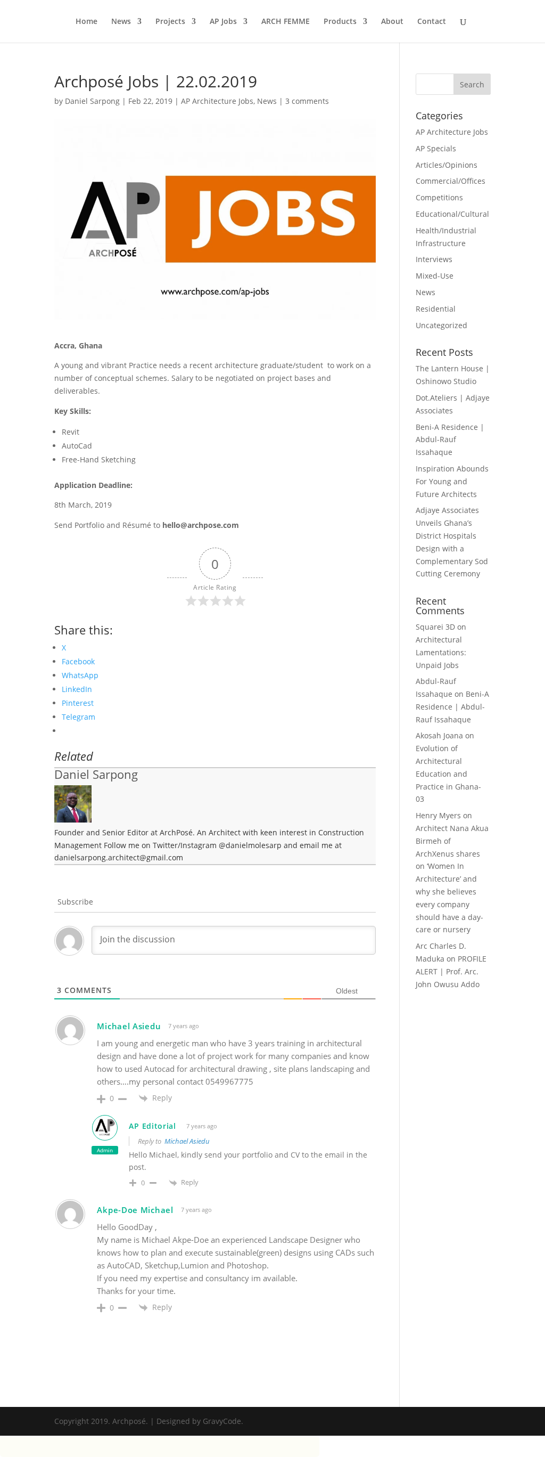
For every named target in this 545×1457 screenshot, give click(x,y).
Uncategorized (441, 325)
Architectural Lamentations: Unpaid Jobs (441, 652)
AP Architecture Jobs (217, 101)
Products (340, 22)
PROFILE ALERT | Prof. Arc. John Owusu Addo (451, 971)
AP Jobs (223, 22)
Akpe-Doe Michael (135, 1209)
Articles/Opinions (446, 165)
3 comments (307, 101)
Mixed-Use (434, 276)
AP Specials (436, 148)
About (392, 22)
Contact (431, 22)
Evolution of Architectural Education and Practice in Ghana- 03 (448, 773)
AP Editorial (152, 1126)
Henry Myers (438, 815)
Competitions (439, 197)
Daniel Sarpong (92, 101)
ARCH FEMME (285, 22)
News (121, 22)
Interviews (434, 259)
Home (86, 22)
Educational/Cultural (452, 214)
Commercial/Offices (450, 181)
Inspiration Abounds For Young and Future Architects (452, 481)
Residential (436, 309)
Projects (170, 22)
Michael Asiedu (187, 1141)
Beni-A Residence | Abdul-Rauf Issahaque (450, 440)
